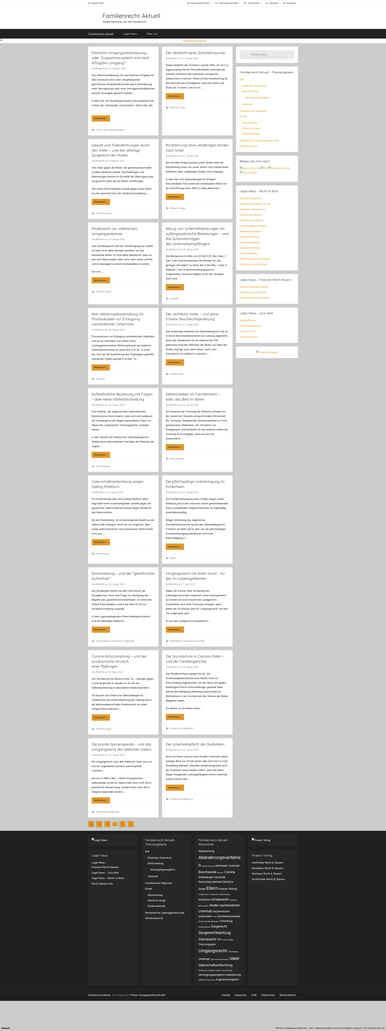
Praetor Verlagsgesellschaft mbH (147, 995)
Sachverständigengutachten (208, 921)
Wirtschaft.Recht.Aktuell (253, 264)
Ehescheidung (103, 466)
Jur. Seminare (271, 3)
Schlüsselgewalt (204, 927)
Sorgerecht (219, 926)
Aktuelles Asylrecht (250, 198)
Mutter (214, 905)
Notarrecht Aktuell (250, 236)
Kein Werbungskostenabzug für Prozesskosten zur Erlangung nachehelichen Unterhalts (118, 319)
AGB (254, 995)
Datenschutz (268, 995)
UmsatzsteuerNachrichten (254, 297)
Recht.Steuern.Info (102, 883)
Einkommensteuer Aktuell (254, 286)
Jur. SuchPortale (251, 3)
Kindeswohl (220, 899)
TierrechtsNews (248, 253)
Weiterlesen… (101, 118)
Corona (229, 872)
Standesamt (207, 939)
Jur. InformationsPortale (226, 3)
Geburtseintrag (224, 894)
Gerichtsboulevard (250, 325)
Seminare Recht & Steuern (267, 873)
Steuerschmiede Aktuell (253, 292)
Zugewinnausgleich (227, 979)
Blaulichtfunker (248, 320)
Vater (234, 958)
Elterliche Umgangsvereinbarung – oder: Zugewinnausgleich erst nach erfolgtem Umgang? (120, 57)
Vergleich (218, 970)
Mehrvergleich (203, 906)
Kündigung (233, 900)
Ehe (242, 79)
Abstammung (176, 374)
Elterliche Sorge (177, 107)
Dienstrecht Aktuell (250, 214)
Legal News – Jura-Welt (105, 872)
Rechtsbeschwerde (228, 916)
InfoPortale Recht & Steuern (267, 862)
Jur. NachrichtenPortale (198, 3)
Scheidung (226, 921)
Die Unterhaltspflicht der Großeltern (195, 744)
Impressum (241, 995)
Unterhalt (174, 298)
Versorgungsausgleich (114, 129)
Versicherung (227, 970)
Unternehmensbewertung (219, 959)
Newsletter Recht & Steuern (267, 868)
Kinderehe (204, 899)
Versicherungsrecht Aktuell (255, 258)
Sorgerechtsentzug (214, 932)
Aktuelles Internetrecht (252, 209)
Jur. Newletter (289, 3)
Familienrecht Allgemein (122, 641)
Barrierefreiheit (288, 995)
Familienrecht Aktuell (131, 15)
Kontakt (226, 995)
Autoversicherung (208, 866)
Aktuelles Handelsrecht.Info (255, 203)
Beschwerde (207, 872)
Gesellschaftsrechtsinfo (253, 225)
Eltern (212, 888)
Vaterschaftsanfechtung (215, 965)
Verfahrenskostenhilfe (206, 970)
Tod (219, 939)
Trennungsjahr (207, 944)
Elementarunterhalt (209, 881)
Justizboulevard (249, 336)
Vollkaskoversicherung (206, 980)
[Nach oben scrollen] (380, 1025)
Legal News (130, 33)
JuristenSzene (248, 331)
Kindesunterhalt (251, 133)
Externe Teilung (227, 888)
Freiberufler (214, 894)
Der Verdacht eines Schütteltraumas (195, 52)
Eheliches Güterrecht (254, 85)
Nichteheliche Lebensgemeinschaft (187, 641)
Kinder (99, 129)
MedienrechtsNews (250, 231)
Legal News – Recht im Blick (108, 878)
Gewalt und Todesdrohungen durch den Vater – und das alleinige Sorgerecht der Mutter (121, 150)
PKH (215, 917)
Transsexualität (227, 940)
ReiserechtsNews (250, 242)
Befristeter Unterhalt (227, 865)
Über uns (152, 33)
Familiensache (203, 894)
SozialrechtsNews (250, 247)
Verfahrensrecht (249, 146)
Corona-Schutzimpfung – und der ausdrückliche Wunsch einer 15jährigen (119, 661)
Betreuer (220, 872)
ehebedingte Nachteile (211, 877)
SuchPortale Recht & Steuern (268, 879)
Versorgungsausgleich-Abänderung (219, 974)
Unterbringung (233, 952)
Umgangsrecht (212, 950)
